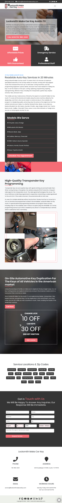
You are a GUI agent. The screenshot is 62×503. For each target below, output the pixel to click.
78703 (31, 382)
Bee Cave (50, 374)
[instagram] (34, 499)
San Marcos (10, 378)
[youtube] (53, 1)
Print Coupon (31, 340)
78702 (24, 382)
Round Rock (11, 369)
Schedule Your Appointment (20, 156)
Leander (51, 369)
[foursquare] (42, 499)
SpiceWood (27, 374)
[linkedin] (37, 499)
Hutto (10, 374)
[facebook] (49, 1)
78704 (38, 382)
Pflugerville (42, 369)
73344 (53, 378)
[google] (51, 1)
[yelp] (39, 499)
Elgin (35, 374)
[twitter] (56, 1)
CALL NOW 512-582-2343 (17, 37)
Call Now (10, 306)
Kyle (18, 378)
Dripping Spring (27, 378)
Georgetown (32, 369)
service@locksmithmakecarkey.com (27, 1)
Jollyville (18, 374)
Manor (42, 374)
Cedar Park (22, 369)
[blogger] (54, 1)
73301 (46, 378)
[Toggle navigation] (55, 6)
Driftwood (38, 378)
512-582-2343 (10, 1)
